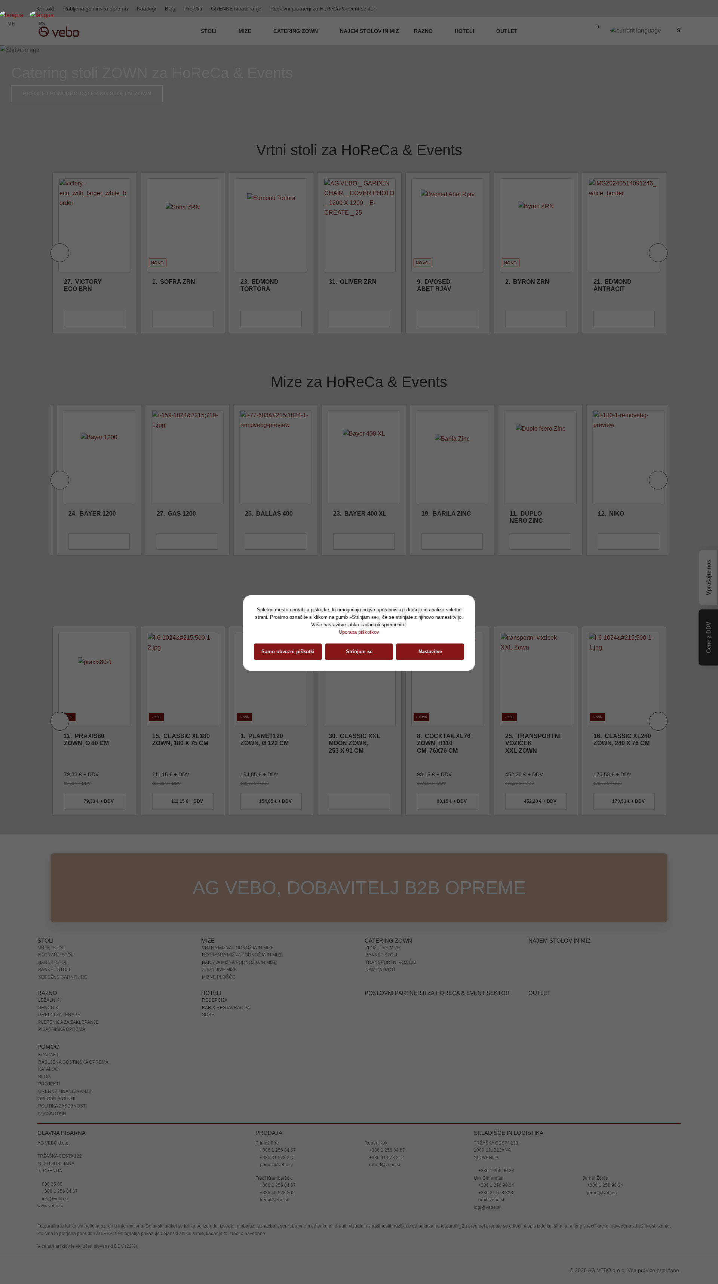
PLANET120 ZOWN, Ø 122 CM (176, 739)
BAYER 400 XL (355, 513)
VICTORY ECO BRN (83, 285)
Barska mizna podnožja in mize (239, 962)
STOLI (209, 31)
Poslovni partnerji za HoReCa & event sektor (322, 9)
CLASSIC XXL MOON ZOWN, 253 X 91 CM (266, 743)
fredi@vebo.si (273, 1199)
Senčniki (48, 1007)
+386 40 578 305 (277, 1192)
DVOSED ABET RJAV (434, 285)
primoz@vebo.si (276, 1164)
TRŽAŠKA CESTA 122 (59, 1156)
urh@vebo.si (490, 1199)
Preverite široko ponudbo (65, 93)
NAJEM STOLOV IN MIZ (369, 31)
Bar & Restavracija (226, 1007)
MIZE (246, 31)
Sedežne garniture (62, 977)
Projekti (193, 9)
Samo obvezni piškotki (287, 651)
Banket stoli (54, 969)
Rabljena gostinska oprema (95, 9)
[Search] (578, 31)
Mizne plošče (218, 977)
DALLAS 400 (264, 513)
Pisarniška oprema (61, 1029)
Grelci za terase (59, 1014)
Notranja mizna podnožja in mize (242, 955)
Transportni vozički (390, 962)
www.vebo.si (50, 1205)
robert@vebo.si (384, 1164)
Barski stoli (53, 962)
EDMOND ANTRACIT (612, 285)
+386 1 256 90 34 (495, 1170)
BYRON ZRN (527, 282)
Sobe (208, 1014)
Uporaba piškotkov (359, 632)
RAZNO (424, 31)
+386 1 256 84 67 (59, 1191)
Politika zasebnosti (62, 1106)
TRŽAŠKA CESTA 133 (496, 1143)
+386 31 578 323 (495, 1192)
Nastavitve (430, 651)
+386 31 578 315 (277, 1157)
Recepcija (214, 1000)
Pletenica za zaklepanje (68, 1022)
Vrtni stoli (51, 947)
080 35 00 (51, 1184)
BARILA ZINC (442, 513)
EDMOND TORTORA (259, 285)
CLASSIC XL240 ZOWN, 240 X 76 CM (534, 739)
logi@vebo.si (487, 1207)
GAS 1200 (171, 513)
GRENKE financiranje (236, 9)
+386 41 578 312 (386, 1157)
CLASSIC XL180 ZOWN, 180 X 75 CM (93, 739)
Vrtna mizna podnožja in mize (238, 947)
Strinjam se (359, 651)
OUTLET (507, 31)
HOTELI (465, 31)
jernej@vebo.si (602, 1192)
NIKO (606, 513)
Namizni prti (380, 969)
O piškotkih (52, 1113)
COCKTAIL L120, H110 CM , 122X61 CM (614, 743)
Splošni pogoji (56, 1098)
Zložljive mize (219, 969)
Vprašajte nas (708, 576)
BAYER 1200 (87, 513)
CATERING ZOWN (296, 31)
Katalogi (146, 9)
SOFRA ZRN (173, 282)
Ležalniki (49, 1000)
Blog (170, 9)
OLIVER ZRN (353, 282)
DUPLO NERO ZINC (521, 517)
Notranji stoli (56, 955)
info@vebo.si (54, 1198)
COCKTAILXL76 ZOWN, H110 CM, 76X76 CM (355, 743)
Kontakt (48, 1054)
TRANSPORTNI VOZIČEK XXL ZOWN (444, 743)
